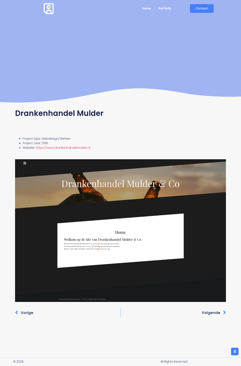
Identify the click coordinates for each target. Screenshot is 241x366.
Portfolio (165, 8)
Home (146, 8)
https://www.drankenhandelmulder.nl (63, 147)
